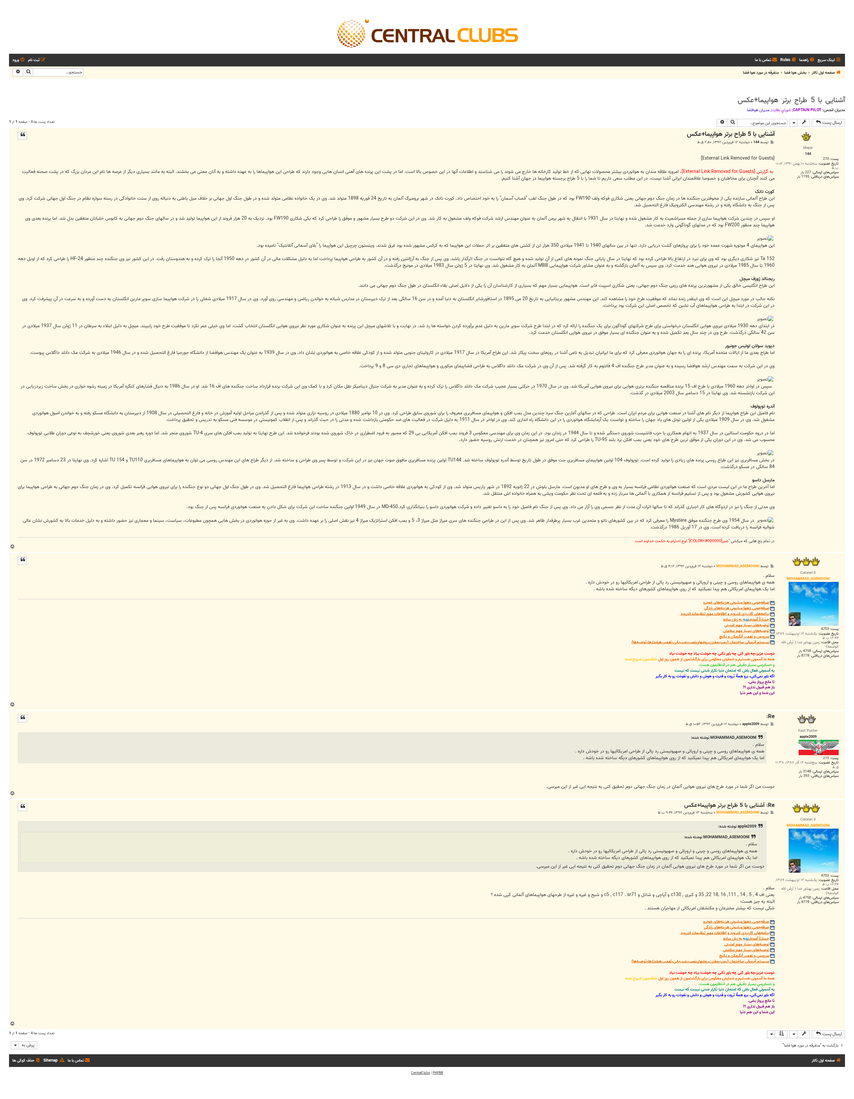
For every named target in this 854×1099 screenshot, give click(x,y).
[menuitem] (807, 60)
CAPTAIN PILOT (807, 110)
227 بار (806, 172)
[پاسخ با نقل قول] (22, 136)
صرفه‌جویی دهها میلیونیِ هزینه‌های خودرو (736, 603)
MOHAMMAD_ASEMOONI (737, 566)
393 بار (804, 776)
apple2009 (750, 724)
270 (826, 159)
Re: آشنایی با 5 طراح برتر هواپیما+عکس (729, 805)
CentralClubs (420, 1073)
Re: (770, 716)
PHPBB (438, 1073)
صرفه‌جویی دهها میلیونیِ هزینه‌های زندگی (736, 608)
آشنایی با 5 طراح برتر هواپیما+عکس (791, 100)
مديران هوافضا (758, 110)
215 (826, 758)
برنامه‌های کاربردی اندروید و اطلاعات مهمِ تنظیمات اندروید (725, 614)
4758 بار (805, 651)
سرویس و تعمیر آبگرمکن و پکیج (744, 637)
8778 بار (803, 656)
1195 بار (803, 177)
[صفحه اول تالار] (427, 32)
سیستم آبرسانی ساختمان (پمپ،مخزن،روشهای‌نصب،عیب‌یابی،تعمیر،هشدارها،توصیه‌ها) (700, 642)
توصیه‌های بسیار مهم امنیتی (746, 625)
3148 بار (805, 772)
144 (756, 142)
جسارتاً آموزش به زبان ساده (746, 620)
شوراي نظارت (781, 110)
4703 (825, 629)
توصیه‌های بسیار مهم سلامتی (746, 631)
